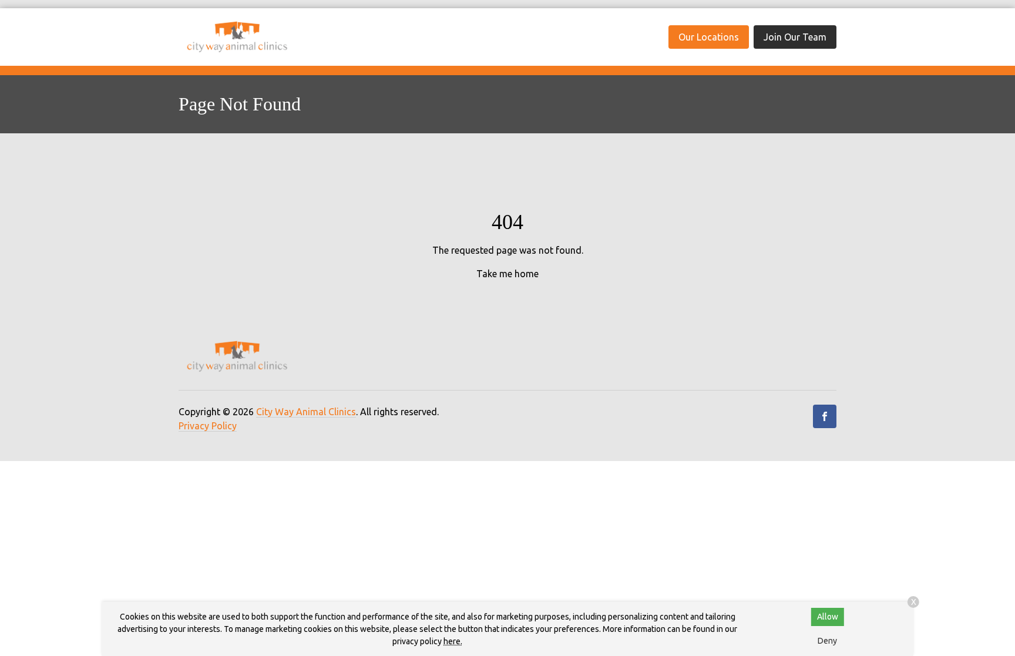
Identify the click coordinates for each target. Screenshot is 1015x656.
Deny (827, 640)
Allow (827, 616)
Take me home (507, 273)
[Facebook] (824, 416)
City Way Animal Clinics (306, 411)
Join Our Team (795, 37)
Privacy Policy (208, 425)
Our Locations (708, 37)
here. (452, 641)
